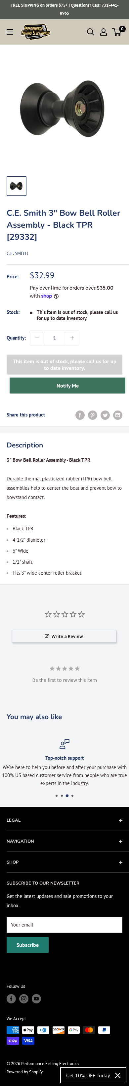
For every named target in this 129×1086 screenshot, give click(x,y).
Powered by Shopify (25, 1072)
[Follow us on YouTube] (36, 998)
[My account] (103, 32)
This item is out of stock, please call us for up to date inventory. (64, 364)
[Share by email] (117, 414)
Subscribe (28, 945)
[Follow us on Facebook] (11, 998)
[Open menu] (10, 32)
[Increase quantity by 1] (72, 338)
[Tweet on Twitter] (105, 414)
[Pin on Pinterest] (92, 414)
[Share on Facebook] (80, 414)
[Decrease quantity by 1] (37, 338)
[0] (117, 32)
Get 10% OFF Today (88, 1075)
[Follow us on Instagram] (23, 998)
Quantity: (16, 338)
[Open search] (90, 32)
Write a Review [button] (67, 636)
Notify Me (68, 385)
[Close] (117, 1075)
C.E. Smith (17, 253)
